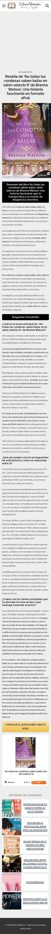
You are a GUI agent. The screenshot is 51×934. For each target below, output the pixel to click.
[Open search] (47, 6)
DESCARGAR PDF (25, 72)
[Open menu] (4, 6)
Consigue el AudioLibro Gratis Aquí (25, 726)
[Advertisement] (25, 38)
